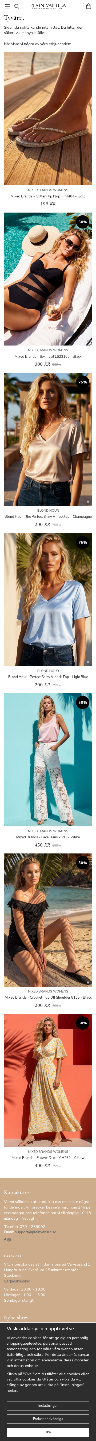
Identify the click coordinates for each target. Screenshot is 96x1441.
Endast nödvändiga (48, 1419)
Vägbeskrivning (17, 1281)
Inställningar (48, 1405)
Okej (48, 1432)
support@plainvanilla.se (35, 1232)
